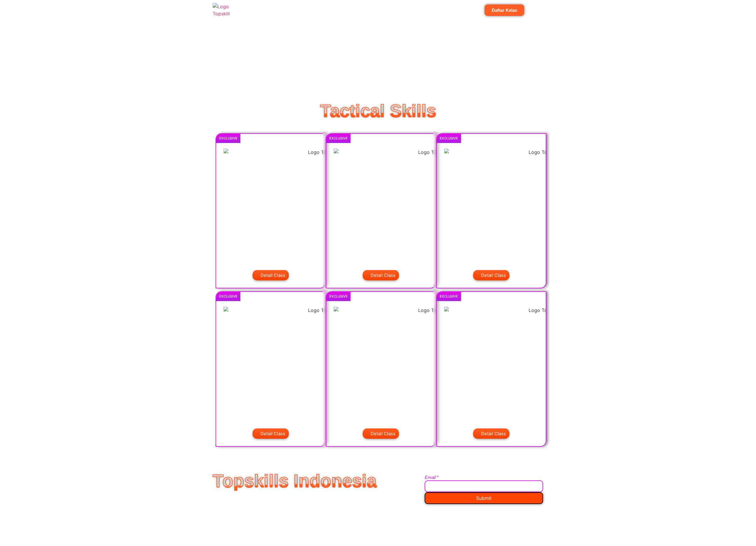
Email (432, 477)
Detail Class (272, 275)
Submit (484, 498)
